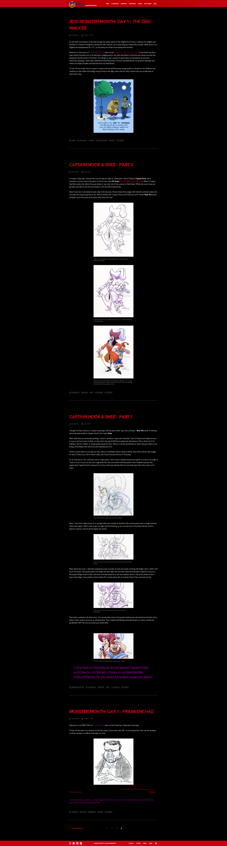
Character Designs (101, 140)
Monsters (112, 140)
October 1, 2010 (88, 35)
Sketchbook (147, 4)
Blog (155, 4)
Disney (91, 392)
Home (107, 4)
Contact (131, 843)
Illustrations (99, 392)
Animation (124, 4)
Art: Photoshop (82, 140)
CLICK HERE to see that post (131, 182)
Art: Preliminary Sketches (76, 687)
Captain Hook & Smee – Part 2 (101, 165)
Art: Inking (72, 140)
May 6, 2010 (87, 172)
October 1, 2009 (88, 719)
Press (144, 843)
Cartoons (91, 140)
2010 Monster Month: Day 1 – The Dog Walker (109, 25)
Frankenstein (92, 812)
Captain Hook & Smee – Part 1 (101, 417)
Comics (140, 4)
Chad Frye (76, 35)
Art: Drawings (73, 812)
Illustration (114, 4)
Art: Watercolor (74, 392)
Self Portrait (120, 140)
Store (150, 843)
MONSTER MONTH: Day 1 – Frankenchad (111, 712)
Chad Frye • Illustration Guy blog (126, 53)
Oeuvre (138, 843)
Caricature (132, 4)
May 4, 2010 (87, 424)
